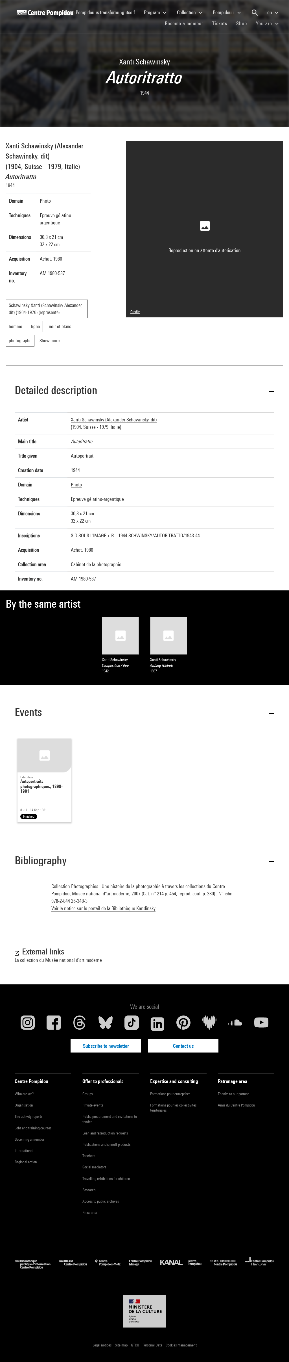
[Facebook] (54, 1023)
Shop (243, 23)
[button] (144, 391)
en (270, 12)
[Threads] (80, 1023)
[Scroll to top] (275, 1348)
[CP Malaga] (144, 1267)
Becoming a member (29, 1139)
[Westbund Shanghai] (227, 1267)
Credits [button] (135, 311)
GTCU (135, 1345)
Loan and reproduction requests (105, 1133)
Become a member (186, 23)
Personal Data (153, 1345)
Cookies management (181, 1345)
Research (89, 1190)
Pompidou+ (224, 12)
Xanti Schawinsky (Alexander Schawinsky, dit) (114, 420)
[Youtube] (261, 1023)
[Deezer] (209, 1023)
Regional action (26, 1162)
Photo (45, 201)
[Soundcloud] (235, 1023)
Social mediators (94, 1167)
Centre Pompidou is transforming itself (100, 12)
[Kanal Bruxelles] (185, 1267)
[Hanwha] (259, 1267)
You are (264, 23)
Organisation (24, 1105)
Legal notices (102, 1345)
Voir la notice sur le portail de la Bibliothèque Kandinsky (103, 908)
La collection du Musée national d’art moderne (58, 960)
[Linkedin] (157, 1023)
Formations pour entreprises (170, 1094)
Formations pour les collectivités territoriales (173, 1107)
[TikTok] (131, 1023)
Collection (187, 12)
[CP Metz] (112, 1267)
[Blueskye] (106, 1023)
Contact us (183, 1046)
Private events (92, 1105)
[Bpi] (37, 1267)
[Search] (255, 12)
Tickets (219, 23)
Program (152, 12)
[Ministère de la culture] (144, 1311)
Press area (89, 1212)
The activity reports (28, 1116)
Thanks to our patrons (233, 1094)
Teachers (88, 1155)
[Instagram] (28, 1023)
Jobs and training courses (33, 1128)
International (24, 1150)
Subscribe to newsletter (106, 1046)
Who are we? (24, 1094)
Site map (121, 1345)
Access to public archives (100, 1201)
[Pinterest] (183, 1023)
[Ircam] (77, 1267)
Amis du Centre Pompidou (236, 1105)
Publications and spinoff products (106, 1144)
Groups (87, 1094)
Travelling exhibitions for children (106, 1178)
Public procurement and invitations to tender (109, 1119)
